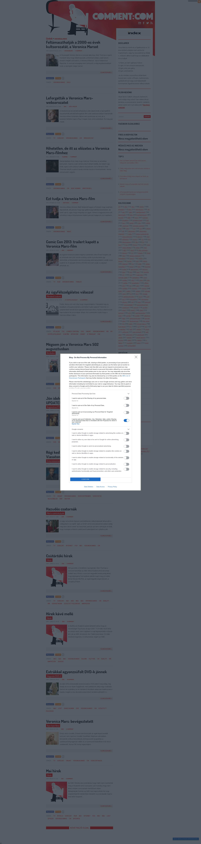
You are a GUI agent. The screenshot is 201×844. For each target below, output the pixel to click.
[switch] (126, 398)
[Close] (137, 358)
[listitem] (100, 394)
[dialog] (100, 422)
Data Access (100, 486)
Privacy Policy (112, 486)
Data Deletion (88, 486)
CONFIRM (85, 479)
